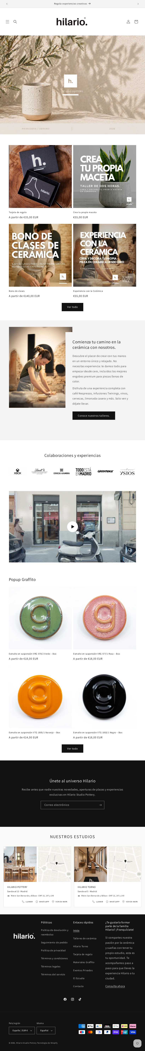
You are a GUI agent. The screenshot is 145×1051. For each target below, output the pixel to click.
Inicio (76, 930)
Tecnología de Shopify (47, 1043)
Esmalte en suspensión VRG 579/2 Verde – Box (33, 653)
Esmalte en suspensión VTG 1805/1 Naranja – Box (34, 732)
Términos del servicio (53, 974)
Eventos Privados (83, 970)
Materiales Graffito (83, 962)
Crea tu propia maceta (85, 212)
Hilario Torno (80, 946)
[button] (7, 22)
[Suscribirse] (100, 805)
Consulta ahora (115, 986)
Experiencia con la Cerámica (88, 291)
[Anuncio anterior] (7, 4)
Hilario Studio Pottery (26, 1043)
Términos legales (50, 966)
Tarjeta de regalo (18, 212)
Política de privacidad (53, 950)
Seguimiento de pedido (54, 942)
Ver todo (72, 307)
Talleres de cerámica (85, 938)
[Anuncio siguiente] (138, 4)
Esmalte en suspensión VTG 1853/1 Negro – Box (97, 732)
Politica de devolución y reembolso (54, 932)
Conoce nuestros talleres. (94, 415)
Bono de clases (16, 291)
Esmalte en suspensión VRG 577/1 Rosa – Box (96, 653)
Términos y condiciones (54, 958)
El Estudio (79, 978)
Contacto (78, 986)
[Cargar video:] (72, 526)
